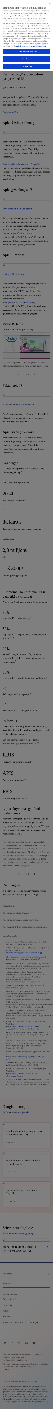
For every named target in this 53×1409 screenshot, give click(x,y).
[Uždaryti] (50, 3)
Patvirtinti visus (26, 66)
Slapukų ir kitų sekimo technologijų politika (30, 46)
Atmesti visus (26, 59)
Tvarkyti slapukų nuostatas (26, 51)
